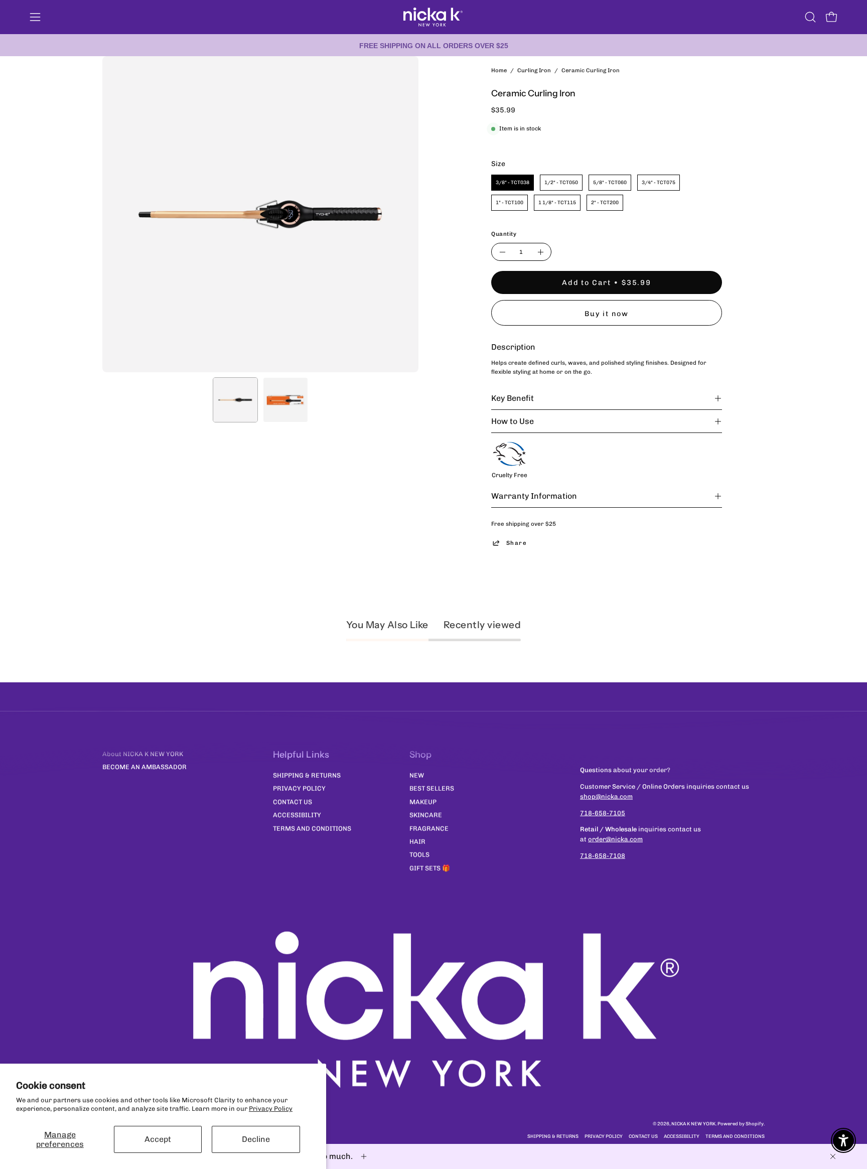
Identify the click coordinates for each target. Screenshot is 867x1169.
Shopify (755, 1123)
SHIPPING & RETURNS (307, 775)
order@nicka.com (615, 839)
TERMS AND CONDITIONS (312, 828)
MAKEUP (423, 801)
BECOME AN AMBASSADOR (144, 767)
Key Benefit (512, 398)
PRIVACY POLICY (299, 788)
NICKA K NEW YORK (693, 1123)
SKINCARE (425, 814)
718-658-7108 (602, 855)
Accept (157, 1139)
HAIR (417, 841)
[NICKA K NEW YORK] (433, 17)
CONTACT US (292, 801)
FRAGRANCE (429, 828)
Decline (256, 1139)
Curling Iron (534, 70)
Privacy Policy (271, 1108)
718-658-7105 (602, 812)
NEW (416, 775)
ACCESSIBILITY (297, 814)
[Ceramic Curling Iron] (235, 399)
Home (499, 70)
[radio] (512, 183)
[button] (810, 17)
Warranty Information (534, 496)
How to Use (512, 421)
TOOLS (419, 854)
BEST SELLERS (431, 788)
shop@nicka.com (606, 796)
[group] (433, 45)
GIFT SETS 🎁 (429, 867)
